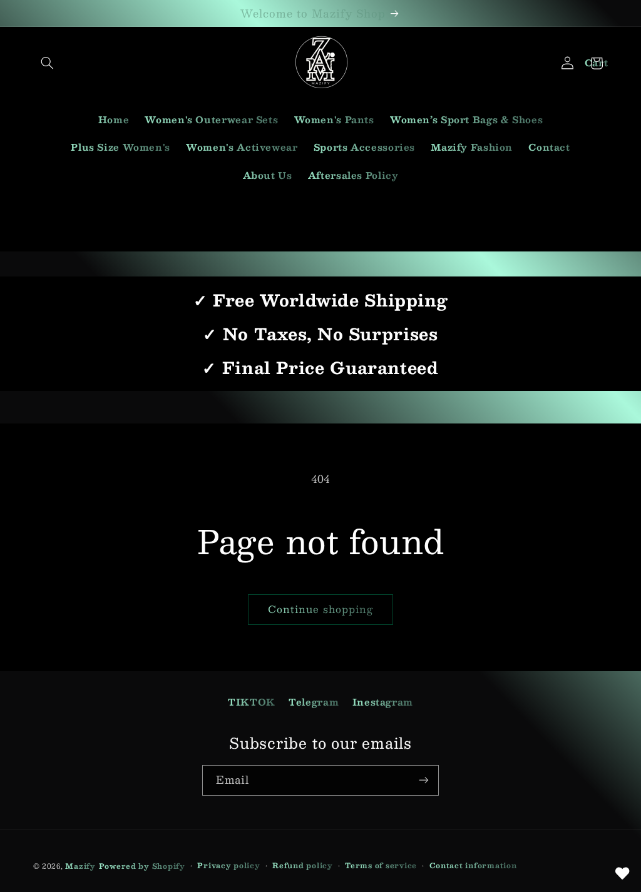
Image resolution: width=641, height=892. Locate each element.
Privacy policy (228, 865)
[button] (47, 63)
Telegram (314, 701)
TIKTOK (251, 701)
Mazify (80, 866)
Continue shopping (321, 609)
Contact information (473, 865)
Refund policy (302, 865)
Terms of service (381, 865)
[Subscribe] (423, 780)
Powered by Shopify (142, 866)
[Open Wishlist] (622, 873)
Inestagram (382, 701)
